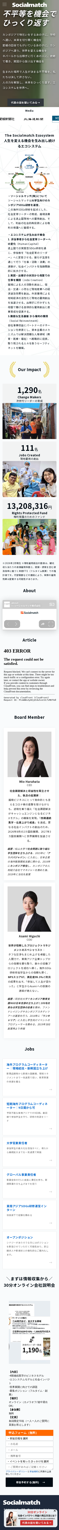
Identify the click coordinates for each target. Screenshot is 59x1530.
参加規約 (34, 1471)
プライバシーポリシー (16, 1471)
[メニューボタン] (5, 4)
